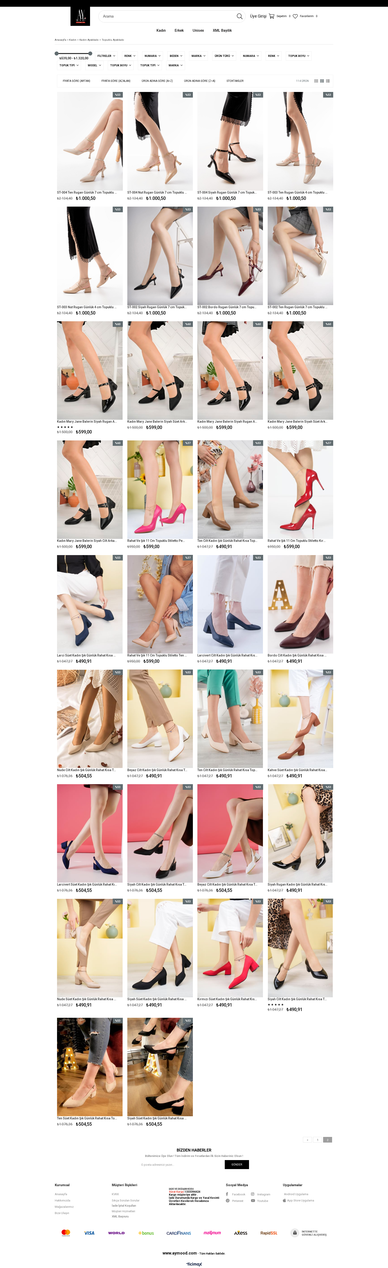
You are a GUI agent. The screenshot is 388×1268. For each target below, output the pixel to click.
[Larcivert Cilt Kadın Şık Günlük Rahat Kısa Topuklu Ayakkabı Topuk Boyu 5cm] (230, 604)
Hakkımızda (62, 1200)
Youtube (262, 1201)
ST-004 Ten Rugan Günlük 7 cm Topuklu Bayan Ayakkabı (87, 192)
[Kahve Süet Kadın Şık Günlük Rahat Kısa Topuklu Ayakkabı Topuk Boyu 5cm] (300, 719)
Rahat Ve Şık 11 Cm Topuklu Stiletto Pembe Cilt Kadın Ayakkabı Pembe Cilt (157, 540)
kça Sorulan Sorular (126, 1200)
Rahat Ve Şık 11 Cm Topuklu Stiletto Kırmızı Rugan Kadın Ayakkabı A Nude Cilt (298, 540)
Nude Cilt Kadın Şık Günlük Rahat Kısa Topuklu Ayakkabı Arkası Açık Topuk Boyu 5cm (87, 770)
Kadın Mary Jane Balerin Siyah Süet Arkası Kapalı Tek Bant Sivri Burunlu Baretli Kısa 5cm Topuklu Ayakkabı (157, 421)
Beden (174, 56)
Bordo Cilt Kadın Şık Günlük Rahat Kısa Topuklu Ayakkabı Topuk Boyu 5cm (298, 655)
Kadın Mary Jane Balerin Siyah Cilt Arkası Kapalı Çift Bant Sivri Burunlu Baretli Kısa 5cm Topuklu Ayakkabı (87, 540)
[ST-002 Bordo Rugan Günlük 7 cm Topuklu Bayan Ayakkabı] (230, 256)
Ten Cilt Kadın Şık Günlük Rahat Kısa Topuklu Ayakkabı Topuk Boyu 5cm (227, 540)
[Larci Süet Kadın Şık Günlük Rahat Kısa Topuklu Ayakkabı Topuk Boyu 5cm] (90, 604)
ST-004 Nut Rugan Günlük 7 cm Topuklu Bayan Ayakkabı (157, 192)
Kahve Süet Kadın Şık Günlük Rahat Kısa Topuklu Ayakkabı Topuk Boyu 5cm (298, 770)
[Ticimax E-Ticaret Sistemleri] (194, 1264)
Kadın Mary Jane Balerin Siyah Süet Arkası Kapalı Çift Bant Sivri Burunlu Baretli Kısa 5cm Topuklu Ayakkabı (298, 421)
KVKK (115, 1194)
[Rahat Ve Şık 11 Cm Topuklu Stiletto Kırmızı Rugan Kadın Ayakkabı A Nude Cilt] (300, 489)
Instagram (263, 1194)
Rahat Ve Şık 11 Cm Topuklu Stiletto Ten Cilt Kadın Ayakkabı (157, 655)
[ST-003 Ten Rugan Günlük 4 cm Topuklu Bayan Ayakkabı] (300, 141)
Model (93, 65)
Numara (151, 56)
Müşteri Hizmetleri (123, 1211)
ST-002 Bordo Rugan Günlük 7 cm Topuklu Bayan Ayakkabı (227, 307)
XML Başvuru (120, 1216)
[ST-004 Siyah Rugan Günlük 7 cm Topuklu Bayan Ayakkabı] (230, 141)
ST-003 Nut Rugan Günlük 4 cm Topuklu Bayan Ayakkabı (87, 307)
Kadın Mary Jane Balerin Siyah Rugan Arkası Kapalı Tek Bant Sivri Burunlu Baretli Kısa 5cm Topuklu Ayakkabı (87, 421)
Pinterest (237, 1201)
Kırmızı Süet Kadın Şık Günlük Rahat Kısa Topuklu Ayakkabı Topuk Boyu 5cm (227, 999)
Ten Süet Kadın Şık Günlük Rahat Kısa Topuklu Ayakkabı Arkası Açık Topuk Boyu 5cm (87, 1118)
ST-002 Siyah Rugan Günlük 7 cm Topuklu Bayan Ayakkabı (157, 307)
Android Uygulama (296, 1194)
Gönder (236, 1164)
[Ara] (239, 16)
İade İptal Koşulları (124, 1205)
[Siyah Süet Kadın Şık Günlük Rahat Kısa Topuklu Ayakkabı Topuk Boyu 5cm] (160, 948)
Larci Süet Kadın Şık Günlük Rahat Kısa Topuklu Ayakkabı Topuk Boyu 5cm (87, 655)
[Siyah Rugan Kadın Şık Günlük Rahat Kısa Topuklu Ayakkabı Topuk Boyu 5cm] (300, 833)
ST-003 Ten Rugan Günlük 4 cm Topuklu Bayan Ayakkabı (298, 192)
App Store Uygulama (300, 1200)
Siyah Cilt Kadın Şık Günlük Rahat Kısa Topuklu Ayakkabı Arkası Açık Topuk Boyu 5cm (157, 884)
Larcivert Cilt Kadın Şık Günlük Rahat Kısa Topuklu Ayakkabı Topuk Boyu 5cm (227, 655)
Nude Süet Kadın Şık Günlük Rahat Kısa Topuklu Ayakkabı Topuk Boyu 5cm (87, 999)
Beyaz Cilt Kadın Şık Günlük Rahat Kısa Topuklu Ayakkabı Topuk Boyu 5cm (157, 770)
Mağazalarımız (64, 1206)
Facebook (238, 1194)
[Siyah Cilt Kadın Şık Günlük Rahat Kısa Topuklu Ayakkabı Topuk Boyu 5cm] (300, 948)
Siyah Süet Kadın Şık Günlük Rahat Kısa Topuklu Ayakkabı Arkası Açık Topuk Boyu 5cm (157, 1118)
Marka (197, 56)
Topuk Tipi (67, 65)
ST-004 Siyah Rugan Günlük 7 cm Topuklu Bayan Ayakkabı (227, 192)
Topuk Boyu (297, 56)
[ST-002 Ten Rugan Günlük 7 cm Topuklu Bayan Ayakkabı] (300, 256)
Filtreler (104, 56)
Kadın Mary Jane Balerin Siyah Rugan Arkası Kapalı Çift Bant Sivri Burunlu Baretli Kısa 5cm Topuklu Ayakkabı (227, 421)
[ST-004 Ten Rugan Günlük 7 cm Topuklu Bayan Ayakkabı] (90, 141)
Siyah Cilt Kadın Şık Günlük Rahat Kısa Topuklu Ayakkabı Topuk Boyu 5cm (298, 999)
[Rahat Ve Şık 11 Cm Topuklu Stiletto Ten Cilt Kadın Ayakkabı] (160, 604)
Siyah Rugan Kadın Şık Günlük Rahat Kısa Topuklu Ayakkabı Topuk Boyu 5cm (298, 884)
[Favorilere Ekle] (90, 147)
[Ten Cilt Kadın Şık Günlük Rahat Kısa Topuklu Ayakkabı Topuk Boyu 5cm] (230, 489)
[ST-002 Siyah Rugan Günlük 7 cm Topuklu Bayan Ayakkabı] (160, 256)
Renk (128, 56)
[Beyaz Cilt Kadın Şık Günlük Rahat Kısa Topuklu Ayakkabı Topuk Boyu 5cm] (160, 719)
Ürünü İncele (106, 147)
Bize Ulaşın (62, 1213)
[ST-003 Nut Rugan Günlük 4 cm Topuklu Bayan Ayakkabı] (90, 256)
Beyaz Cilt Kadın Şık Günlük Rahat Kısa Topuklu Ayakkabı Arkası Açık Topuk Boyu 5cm (227, 884)
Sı (113, 1200)
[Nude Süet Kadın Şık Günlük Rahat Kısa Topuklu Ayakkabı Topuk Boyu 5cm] (90, 948)
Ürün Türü (223, 56)
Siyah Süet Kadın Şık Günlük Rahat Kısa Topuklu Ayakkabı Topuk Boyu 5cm (157, 999)
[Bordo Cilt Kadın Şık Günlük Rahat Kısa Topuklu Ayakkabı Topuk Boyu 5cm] (300, 604)
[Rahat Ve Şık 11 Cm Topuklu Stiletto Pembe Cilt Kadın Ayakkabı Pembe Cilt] (160, 489)
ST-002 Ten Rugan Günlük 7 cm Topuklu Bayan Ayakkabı (298, 307)
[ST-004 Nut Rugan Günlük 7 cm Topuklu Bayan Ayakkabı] (160, 141)
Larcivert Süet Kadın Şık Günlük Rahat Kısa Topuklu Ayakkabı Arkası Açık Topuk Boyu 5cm (87, 884)
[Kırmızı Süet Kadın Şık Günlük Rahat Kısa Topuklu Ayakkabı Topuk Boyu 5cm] (230, 948)
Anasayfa (61, 1194)
